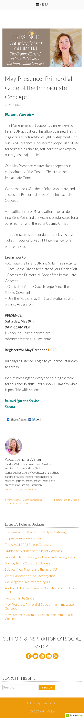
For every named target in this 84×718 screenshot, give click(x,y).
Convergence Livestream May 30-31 (29, 582)
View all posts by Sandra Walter (20, 489)
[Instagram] (42, 656)
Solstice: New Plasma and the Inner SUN (32, 569)
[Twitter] (35, 656)
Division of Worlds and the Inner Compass (33, 551)
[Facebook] (29, 656)
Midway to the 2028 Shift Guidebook (30, 563)
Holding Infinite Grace (66, 499)
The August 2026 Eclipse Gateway (28, 544)
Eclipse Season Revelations (23, 538)
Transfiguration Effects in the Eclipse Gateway (35, 532)
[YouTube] (49, 656)
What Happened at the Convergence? (30, 576)
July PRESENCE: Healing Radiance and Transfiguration (40, 557)
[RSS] (56, 656)
